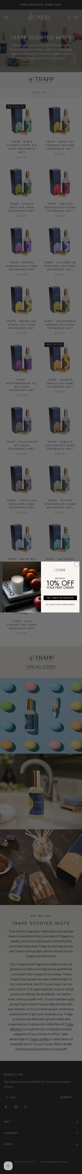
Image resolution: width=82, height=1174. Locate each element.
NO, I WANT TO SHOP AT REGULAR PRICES (60, 605)
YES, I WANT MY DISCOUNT (60, 597)
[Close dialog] (76, 564)
